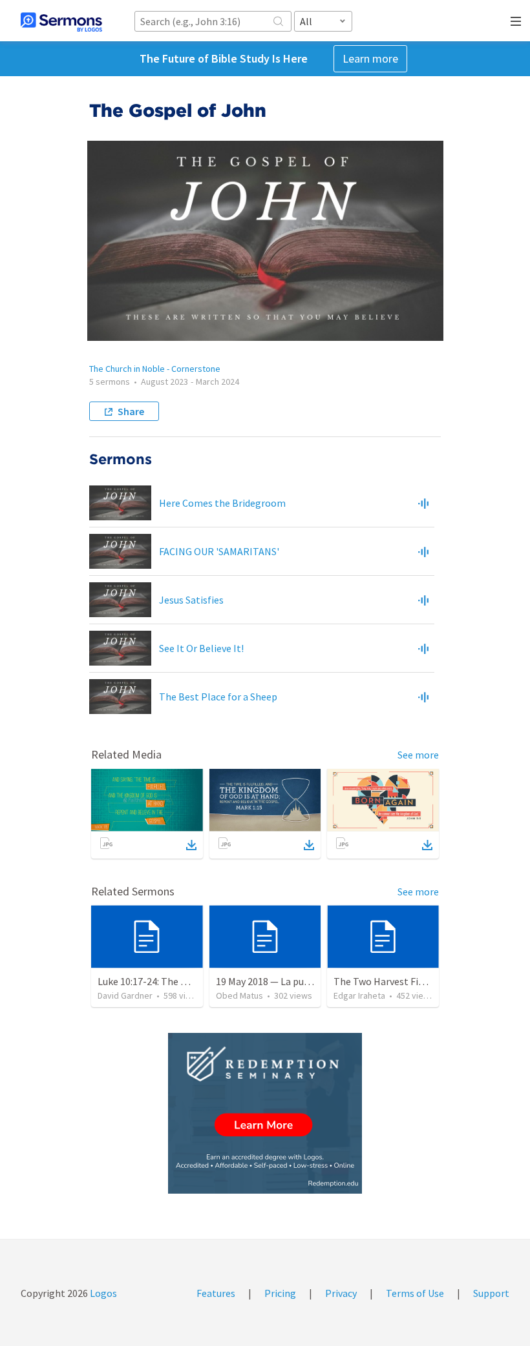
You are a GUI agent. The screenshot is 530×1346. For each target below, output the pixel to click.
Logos (102, 1293)
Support (491, 1293)
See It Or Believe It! (201, 648)
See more (418, 754)
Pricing (280, 1293)
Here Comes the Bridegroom (222, 502)
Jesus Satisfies (191, 599)
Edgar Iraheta (359, 995)
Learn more (370, 58)
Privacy (341, 1293)
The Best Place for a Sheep (218, 696)
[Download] (191, 845)
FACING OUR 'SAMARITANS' (219, 551)
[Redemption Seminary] (265, 1113)
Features (215, 1293)
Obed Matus (239, 995)
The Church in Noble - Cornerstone (154, 368)
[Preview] (423, 503)
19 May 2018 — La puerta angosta (288, 981)
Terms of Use (415, 1293)
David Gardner (125, 995)
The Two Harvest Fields (385, 981)
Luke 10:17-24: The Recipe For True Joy (182, 981)
